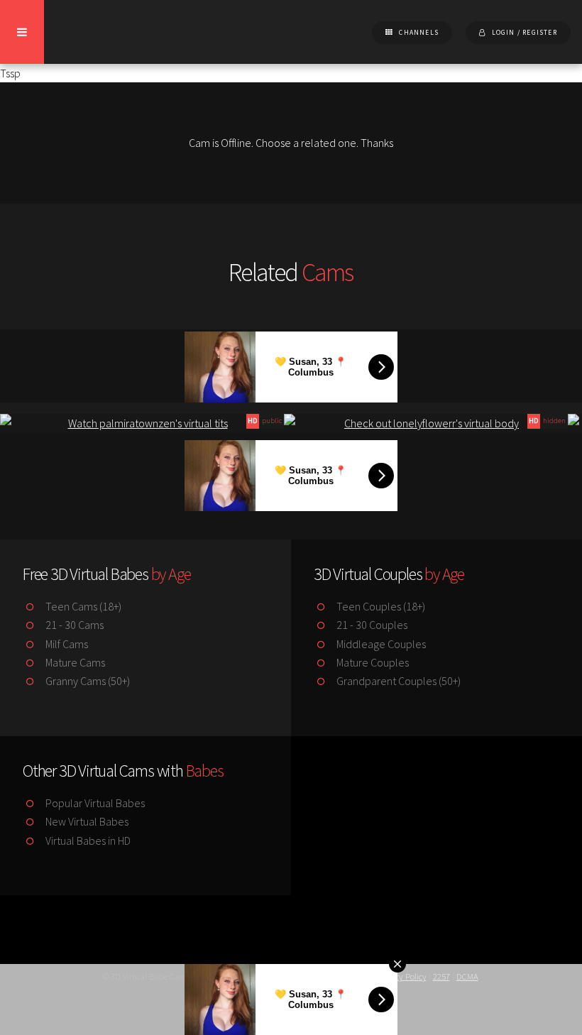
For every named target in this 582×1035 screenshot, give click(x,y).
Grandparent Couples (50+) (397, 681)
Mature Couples (371, 662)
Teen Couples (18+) (379, 606)
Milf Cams (65, 644)
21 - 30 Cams (73, 625)
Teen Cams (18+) (82, 606)
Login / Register (524, 32)
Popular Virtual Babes (94, 803)
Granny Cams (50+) (86, 681)
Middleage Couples (380, 644)
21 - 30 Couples (370, 625)
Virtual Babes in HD (87, 840)
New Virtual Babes (85, 821)
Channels (419, 32)
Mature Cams (74, 662)
